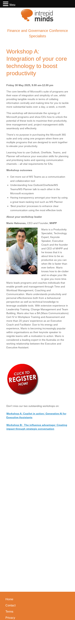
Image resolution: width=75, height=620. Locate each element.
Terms (9, 611)
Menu (12, 4)
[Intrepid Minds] (37, 15)
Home (9, 599)
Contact (10, 605)
